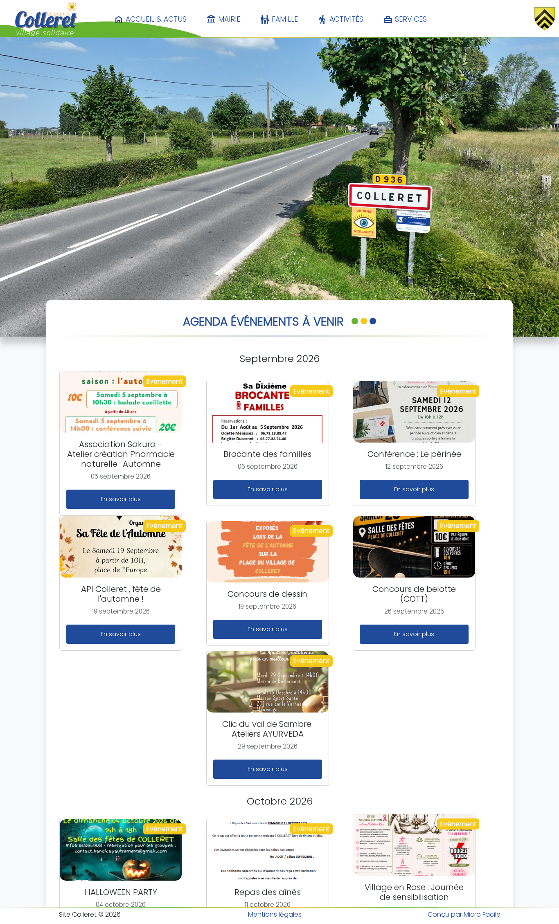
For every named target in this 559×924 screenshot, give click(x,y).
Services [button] (405, 19)
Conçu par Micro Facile (464, 914)
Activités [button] (340, 19)
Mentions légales (275, 914)
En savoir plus (121, 499)
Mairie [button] (223, 19)
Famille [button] (279, 19)
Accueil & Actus (150, 19)
